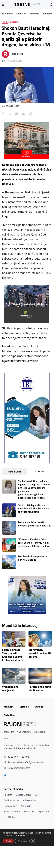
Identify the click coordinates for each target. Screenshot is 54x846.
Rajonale (21, 13)
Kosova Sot (29, 811)
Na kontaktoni (24, 732)
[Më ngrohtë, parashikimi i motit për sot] (40, 639)
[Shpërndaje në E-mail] (23, 114)
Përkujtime (9, 715)
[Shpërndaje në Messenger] (17, 114)
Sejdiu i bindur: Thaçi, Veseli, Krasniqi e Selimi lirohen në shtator (12, 655)
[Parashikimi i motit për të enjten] (40, 676)
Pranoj (8, 841)
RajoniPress (17, 53)
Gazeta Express (23, 795)
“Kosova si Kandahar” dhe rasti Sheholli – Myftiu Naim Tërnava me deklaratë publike (34, 542)
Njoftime (24, 706)
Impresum (9, 732)
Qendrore (34, 13)
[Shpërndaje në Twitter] (10, 114)
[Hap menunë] (3, 5)
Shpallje (39, 706)
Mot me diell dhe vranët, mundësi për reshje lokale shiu (34, 524)
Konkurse (9, 706)
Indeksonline (29, 800)
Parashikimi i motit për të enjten (39, 688)
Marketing (39, 732)
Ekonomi (47, 13)
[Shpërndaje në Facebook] (3, 114)
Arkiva (7, 738)
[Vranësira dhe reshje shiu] (14, 676)
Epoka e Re (44, 811)
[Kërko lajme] (51, 4)
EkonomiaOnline (12, 811)
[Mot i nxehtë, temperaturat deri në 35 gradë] (9, 562)
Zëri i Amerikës (11, 800)
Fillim (5, 21)
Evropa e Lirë (10, 806)
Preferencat (22, 841)
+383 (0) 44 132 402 (18, 756)
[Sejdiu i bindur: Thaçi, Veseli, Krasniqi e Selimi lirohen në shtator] (14, 639)
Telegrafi (8, 795)
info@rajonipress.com (19, 768)
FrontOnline (10, 817)
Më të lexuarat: (14, 471)
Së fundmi (7, 13)
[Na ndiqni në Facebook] (5, 775)
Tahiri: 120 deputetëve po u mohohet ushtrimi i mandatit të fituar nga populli (33, 508)
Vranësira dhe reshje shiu (10, 688)
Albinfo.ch (26, 806)
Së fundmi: (39, 471)
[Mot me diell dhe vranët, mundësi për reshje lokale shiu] (9, 528)
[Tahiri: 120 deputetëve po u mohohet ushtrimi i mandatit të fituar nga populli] (9, 510)
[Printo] (30, 114)
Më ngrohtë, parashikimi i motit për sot (39, 653)
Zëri (37, 795)
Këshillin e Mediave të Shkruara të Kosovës (27, 746)
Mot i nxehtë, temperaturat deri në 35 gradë (33, 558)
